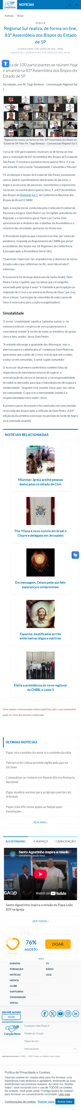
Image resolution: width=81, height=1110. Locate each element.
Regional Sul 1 (29, 195)
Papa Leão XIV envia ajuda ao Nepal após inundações (34, 809)
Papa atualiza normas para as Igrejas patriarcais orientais (38, 794)
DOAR (11, 1017)
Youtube (60, 1014)
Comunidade (18, 997)
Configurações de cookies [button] (20, 1101)
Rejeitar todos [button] (46, 1101)
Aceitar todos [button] (65, 1101)
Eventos (15, 963)
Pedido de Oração (34, 1033)
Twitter (53, 1014)
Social (14, 1003)
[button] (5, 63)
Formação (16, 969)
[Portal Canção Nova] (10, 4)
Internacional (31, 1048)
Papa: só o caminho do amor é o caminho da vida (38, 752)
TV (47, 963)
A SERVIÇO (40, 841)
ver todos (40, 921)
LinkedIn (76, 1014)
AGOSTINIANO (15, 841)
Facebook (45, 1014)
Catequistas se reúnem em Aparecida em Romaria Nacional (40, 780)
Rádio (49, 969)
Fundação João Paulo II (36, 1025)
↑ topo (40, 959)
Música (14, 980)
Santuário (16, 991)
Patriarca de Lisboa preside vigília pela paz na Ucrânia (37, 765)
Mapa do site (31, 1041)
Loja (49, 974)
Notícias (9, 15)
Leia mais (64, 1094)
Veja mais (40, 822)
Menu (69, 4)
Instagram (68, 1014)
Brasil (20, 15)
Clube (13, 986)
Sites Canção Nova (76, 4)
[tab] (15, 841)
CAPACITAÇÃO (66, 841)
